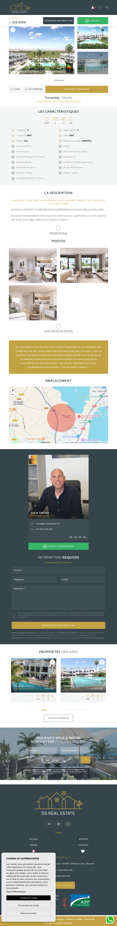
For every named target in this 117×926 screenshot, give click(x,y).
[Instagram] (58, 824)
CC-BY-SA (103, 442)
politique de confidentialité (66, 769)
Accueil (34, 839)
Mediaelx (68, 923)
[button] (15, 89)
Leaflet (67, 442)
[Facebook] (49, 824)
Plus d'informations (16, 891)
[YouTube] (68, 824)
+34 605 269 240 (43, 529)
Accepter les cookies (28, 898)
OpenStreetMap (84, 442)
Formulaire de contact (59, 885)
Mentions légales (56, 919)
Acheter (83, 839)
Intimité (69, 919)
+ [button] (13, 390)
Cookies (78, 919)
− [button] (13, 394)
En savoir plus (58, 233)
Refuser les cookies (29, 913)
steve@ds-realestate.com (48, 523)
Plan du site (89, 919)
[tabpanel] (33, 680)
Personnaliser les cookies (28, 905)
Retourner (59, 80)
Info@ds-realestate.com (61, 870)
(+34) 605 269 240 (61, 876)
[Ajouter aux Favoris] (12, 29)
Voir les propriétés (58, 718)
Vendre (34, 845)
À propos (83, 845)
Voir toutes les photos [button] (58, 331)
